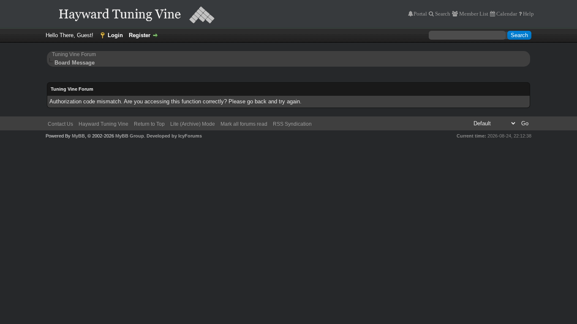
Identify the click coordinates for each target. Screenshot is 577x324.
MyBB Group (129, 135)
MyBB (78, 135)
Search (442, 13)
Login (115, 35)
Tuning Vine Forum (74, 54)
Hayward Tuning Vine (103, 124)
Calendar (506, 13)
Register (139, 35)
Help (528, 13)
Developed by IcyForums (174, 135)
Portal (420, 13)
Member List (473, 13)
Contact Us (60, 124)
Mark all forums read (243, 124)
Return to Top (149, 124)
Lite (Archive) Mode (192, 124)
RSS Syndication (292, 124)
